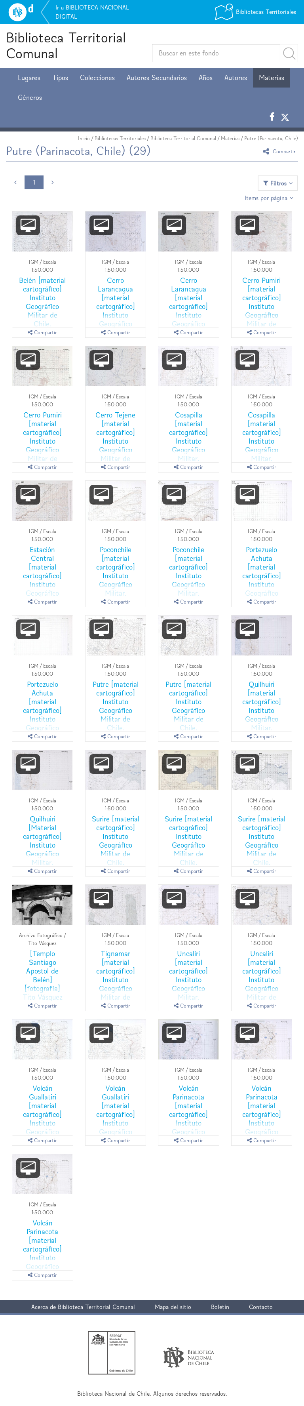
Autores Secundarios (157, 77)
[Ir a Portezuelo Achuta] (262, 501)
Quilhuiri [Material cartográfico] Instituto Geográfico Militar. (42, 840)
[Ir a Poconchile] (116, 501)
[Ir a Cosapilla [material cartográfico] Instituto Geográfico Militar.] (188, 366)
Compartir (283, 151)
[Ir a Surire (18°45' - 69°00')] (116, 770)
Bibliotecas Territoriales (120, 138)
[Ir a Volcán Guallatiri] (42, 1039)
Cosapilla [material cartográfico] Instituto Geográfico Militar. (188, 436)
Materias (271, 77)
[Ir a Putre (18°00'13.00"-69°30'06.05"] (116, 635)
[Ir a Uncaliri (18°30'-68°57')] (262, 905)
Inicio (84, 138)
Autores (235, 77)
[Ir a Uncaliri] (188, 905)
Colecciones (97, 77)
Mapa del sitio (173, 1307)
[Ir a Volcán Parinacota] (262, 1039)
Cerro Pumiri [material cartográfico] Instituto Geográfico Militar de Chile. (261, 306)
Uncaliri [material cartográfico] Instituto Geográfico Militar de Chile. (261, 979)
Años (206, 77)
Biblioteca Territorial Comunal (66, 45)
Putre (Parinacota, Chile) (271, 138)
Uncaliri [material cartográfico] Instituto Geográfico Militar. (188, 975)
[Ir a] (42, 905)
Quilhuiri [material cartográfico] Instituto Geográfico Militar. (261, 706)
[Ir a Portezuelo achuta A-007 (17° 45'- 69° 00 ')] (42, 635)
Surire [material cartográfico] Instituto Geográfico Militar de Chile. (115, 840)
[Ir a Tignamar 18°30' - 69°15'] (116, 905)
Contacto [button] (261, 1307)
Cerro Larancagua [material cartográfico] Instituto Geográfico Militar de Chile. (188, 311)
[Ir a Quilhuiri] (262, 635)
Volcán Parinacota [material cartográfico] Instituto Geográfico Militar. (188, 1114)
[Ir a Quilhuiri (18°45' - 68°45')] (42, 770)
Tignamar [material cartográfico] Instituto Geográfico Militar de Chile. (115, 979)
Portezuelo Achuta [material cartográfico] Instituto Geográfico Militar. (261, 575)
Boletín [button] (220, 1307)
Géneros (30, 97)
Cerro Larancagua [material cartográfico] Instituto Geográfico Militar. (115, 306)
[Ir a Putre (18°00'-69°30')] (188, 635)
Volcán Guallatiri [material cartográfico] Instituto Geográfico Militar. (42, 1114)
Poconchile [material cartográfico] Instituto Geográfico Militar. (115, 571)
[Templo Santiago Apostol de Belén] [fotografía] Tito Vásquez (43, 975)
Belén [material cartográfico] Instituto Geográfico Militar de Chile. (42, 302)
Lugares (29, 77)
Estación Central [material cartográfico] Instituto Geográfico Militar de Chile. (42, 580)
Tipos (60, 77)
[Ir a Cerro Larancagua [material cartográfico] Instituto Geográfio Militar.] (116, 231)
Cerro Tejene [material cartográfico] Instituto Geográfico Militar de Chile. (115, 441)
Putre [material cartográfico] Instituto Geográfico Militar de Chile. (116, 706)
